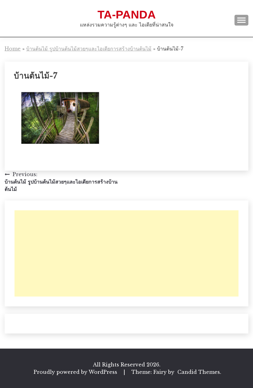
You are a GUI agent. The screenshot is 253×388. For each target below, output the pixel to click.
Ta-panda (126, 14)
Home (13, 49)
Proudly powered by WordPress (76, 372)
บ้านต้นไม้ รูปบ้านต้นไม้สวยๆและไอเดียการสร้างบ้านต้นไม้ (88, 49)
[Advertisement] (126, 253)
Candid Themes (198, 372)
